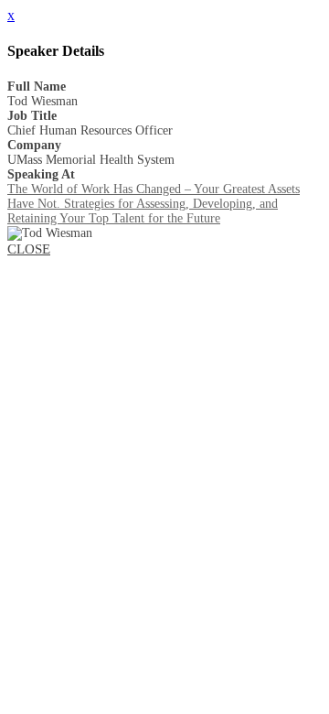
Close (28, 249)
